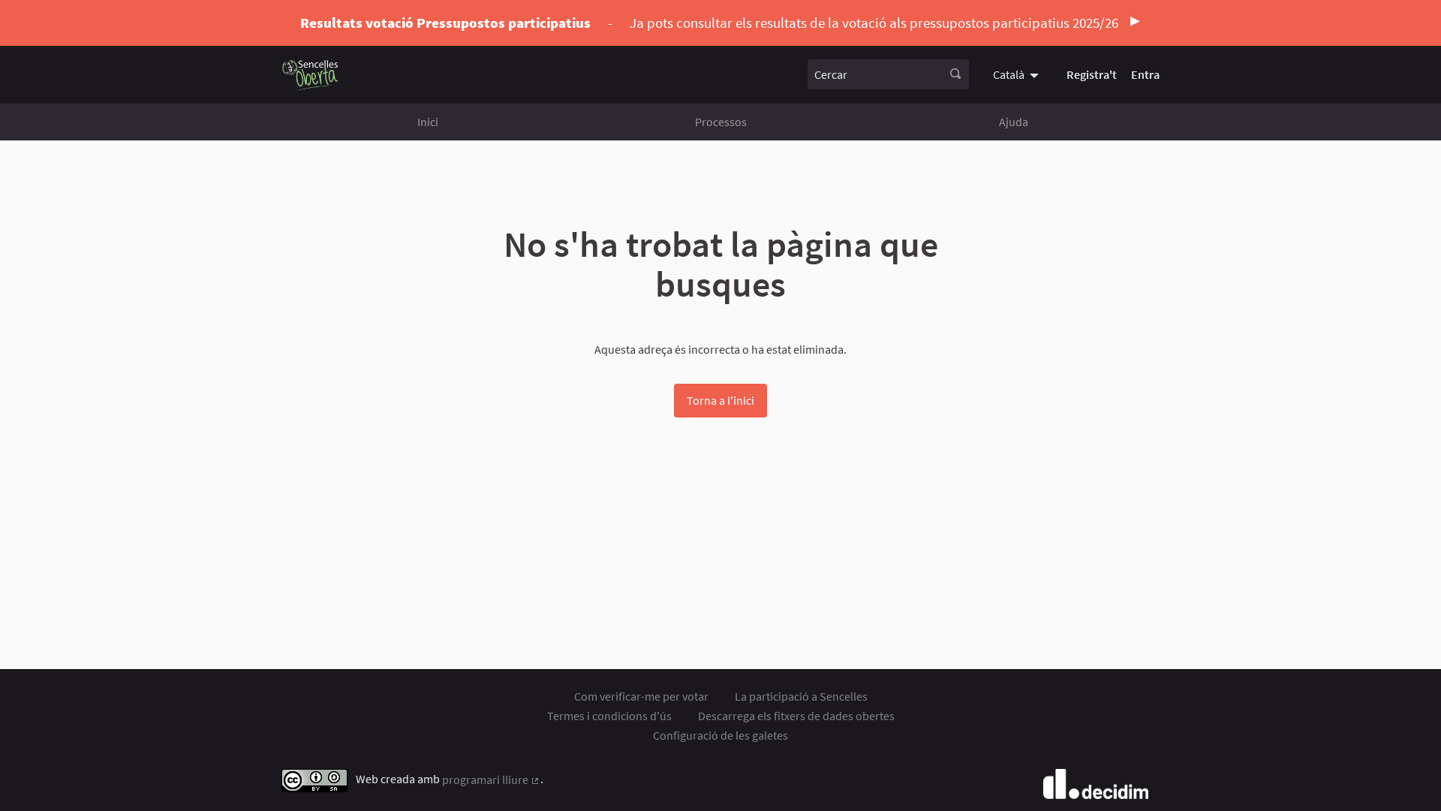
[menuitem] (1017, 74)
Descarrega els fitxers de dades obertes (796, 715)
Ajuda (1013, 121)
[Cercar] (955, 74)
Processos (721, 121)
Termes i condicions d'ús (609, 715)
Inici (427, 121)
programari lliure (491, 779)
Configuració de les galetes (720, 735)
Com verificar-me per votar (641, 696)
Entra (1145, 74)
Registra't (1091, 74)
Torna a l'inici (720, 400)
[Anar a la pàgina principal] (310, 75)
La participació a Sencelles (801, 696)
